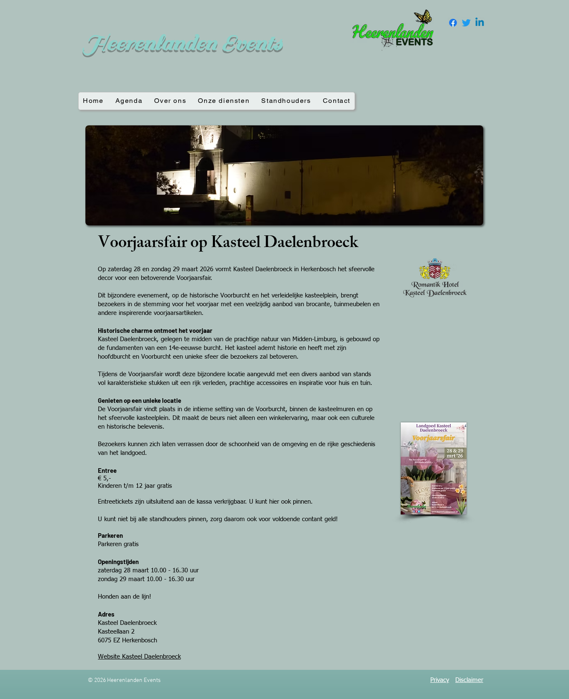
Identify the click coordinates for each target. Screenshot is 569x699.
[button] (284, 175)
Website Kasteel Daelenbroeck (139, 657)
